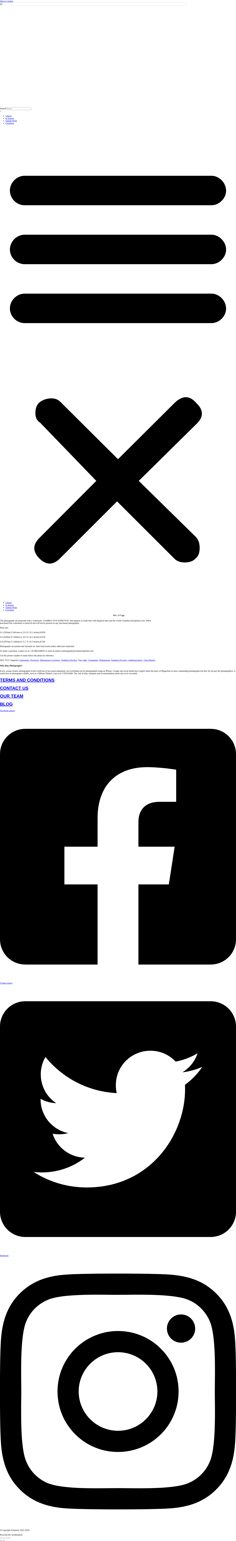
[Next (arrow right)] (4, 1540)
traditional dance (135, 660)
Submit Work (11, 121)
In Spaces (9, 118)
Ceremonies (24, 660)
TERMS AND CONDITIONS (27, 680)
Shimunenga (104, 660)
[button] (118, 363)
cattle (84, 660)
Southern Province (69, 660)
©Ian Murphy (149, 660)
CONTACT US (14, 688)
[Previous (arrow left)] (1, 1540)
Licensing (9, 123)
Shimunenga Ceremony (50, 660)
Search (3, 108)
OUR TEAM (11, 696)
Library (8, 116)
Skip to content (6, 1)
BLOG (6, 704)
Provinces (34, 660)
